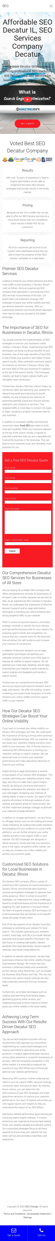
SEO (5, 6)
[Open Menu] (51, 6)
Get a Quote (27, 124)
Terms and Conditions (14, 1213)
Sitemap (27, 1217)
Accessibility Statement (39, 1213)
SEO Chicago (31, 1206)
